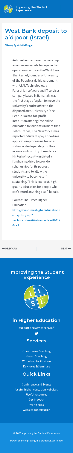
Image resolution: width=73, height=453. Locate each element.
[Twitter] (36, 333)
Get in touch (36, 399)
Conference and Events (36, 384)
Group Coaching (36, 356)
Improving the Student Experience (31, 9)
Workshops (36, 405)
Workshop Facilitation (36, 361)
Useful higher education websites (36, 389)
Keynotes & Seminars (36, 366)
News (9, 45)
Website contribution (36, 410)
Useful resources (36, 394)
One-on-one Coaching (36, 351)
